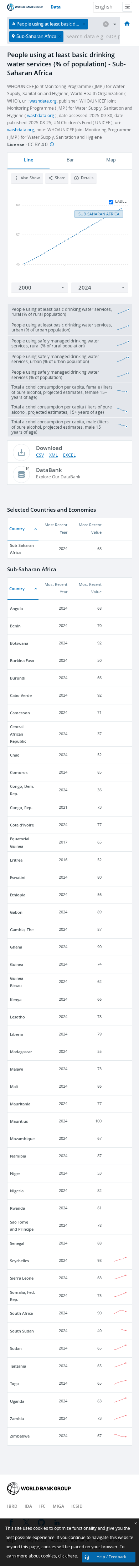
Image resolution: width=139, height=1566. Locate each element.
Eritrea (16, 860)
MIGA (58, 1506)
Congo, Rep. (21, 807)
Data (56, 7)
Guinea (16, 964)
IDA (28, 1506)
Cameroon (20, 712)
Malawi (16, 1069)
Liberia (16, 1034)
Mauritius (19, 1121)
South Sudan (22, 1331)
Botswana (19, 643)
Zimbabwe (20, 1436)
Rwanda (17, 1208)
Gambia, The (22, 929)
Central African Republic (18, 734)
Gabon (16, 912)
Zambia (17, 1418)
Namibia (18, 1156)
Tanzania (18, 1366)
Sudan (16, 1348)
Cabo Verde (21, 695)
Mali (14, 1086)
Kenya (15, 999)
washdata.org (43, 101)
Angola (16, 608)
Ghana (16, 947)
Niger (15, 1173)
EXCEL (69, 455)
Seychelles (19, 1260)
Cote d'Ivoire (22, 825)
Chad (15, 755)
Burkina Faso (22, 660)
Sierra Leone (22, 1278)
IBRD (12, 1506)
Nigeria (17, 1190)
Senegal (17, 1243)
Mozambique (22, 1138)
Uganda (17, 1401)
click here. (68, 1556)
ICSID (77, 1506)
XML (53, 455)
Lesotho (17, 1017)
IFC (42, 1506)
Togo (14, 1383)
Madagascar (21, 1051)
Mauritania (20, 1103)
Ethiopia (17, 894)
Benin (15, 625)
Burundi (17, 678)
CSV (40, 455)
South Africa (21, 1313)
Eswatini (17, 877)
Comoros (18, 772)
